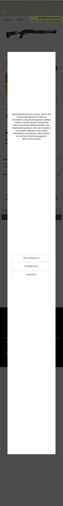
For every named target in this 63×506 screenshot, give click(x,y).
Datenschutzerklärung (52, 20)
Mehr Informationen (31, 138)
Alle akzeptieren (31, 257)
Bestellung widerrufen (49, 18)
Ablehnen (31, 274)
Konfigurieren (31, 266)
